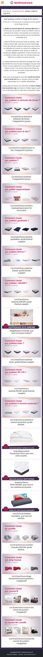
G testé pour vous (18, 11)
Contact (20, 654)
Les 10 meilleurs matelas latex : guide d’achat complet (21, 360)
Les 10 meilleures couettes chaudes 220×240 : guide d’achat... (21, 547)
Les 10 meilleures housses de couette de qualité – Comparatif (21, 641)
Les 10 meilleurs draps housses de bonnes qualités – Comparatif (21, 578)
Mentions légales (12, 654)
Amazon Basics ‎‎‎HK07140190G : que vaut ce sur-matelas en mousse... (21, 484)
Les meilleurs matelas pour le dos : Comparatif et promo (21, 149)
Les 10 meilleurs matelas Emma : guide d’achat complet (21, 270)
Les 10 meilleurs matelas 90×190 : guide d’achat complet (21, 390)
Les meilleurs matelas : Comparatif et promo (22, 177)
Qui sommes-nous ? (30, 654)
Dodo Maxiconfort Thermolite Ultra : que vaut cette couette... (21, 453)
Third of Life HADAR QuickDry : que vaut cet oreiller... (21, 515)
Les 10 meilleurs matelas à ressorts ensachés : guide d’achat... (21, 422)
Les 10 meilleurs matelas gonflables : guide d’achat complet (21, 239)
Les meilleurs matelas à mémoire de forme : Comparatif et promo (21, 118)
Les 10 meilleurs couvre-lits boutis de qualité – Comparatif (21, 609)
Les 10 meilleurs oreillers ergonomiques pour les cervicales (21, 208)
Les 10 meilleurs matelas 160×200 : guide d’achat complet (22, 301)
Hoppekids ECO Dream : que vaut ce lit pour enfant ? (22, 332)
